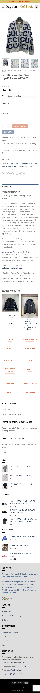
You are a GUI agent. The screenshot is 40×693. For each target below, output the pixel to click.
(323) (18, 666)
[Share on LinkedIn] (23, 173)
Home (4, 70)
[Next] (35, 36)
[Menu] (3, 6)
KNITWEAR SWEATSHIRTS (26, 70)
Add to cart (20, 126)
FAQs (4, 637)
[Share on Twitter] (11, 173)
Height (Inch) (9, 103)
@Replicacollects (15, 670)
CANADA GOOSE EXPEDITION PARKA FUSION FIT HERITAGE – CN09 (30, 324)
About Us (5, 641)
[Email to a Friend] (15, 173)
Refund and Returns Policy (11, 616)
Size (3, 95)
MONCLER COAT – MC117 (10, 316)
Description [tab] (6, 186)
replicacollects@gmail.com (12, 268)
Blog (3, 645)
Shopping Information (10, 632)
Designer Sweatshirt (11, 167)
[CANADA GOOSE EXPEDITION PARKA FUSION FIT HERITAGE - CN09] (29, 306)
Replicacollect (7, 252)
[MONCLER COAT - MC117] (10, 303)
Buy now (8, 132)
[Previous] (5, 36)
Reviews (5, 620)
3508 (24, 666)
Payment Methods (8, 611)
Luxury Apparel (13, 169)
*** (21, 666)
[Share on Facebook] (7, 173)
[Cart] (36, 7)
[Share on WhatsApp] (3, 173)
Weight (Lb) (9, 113)
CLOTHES (11, 70)
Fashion (20, 167)
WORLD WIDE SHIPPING (20, 1)
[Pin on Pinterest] (19, 173)
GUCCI (4, 72)
